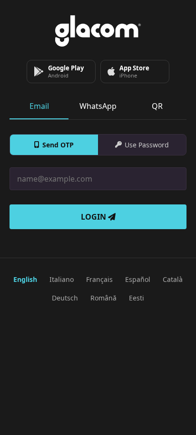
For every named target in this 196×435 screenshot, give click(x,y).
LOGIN (94, 217)
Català (173, 279)
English (25, 279)
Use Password (147, 144)
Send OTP (58, 144)
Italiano (61, 279)
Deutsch (65, 297)
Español (137, 279)
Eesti (136, 297)
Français (99, 279)
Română (103, 297)
